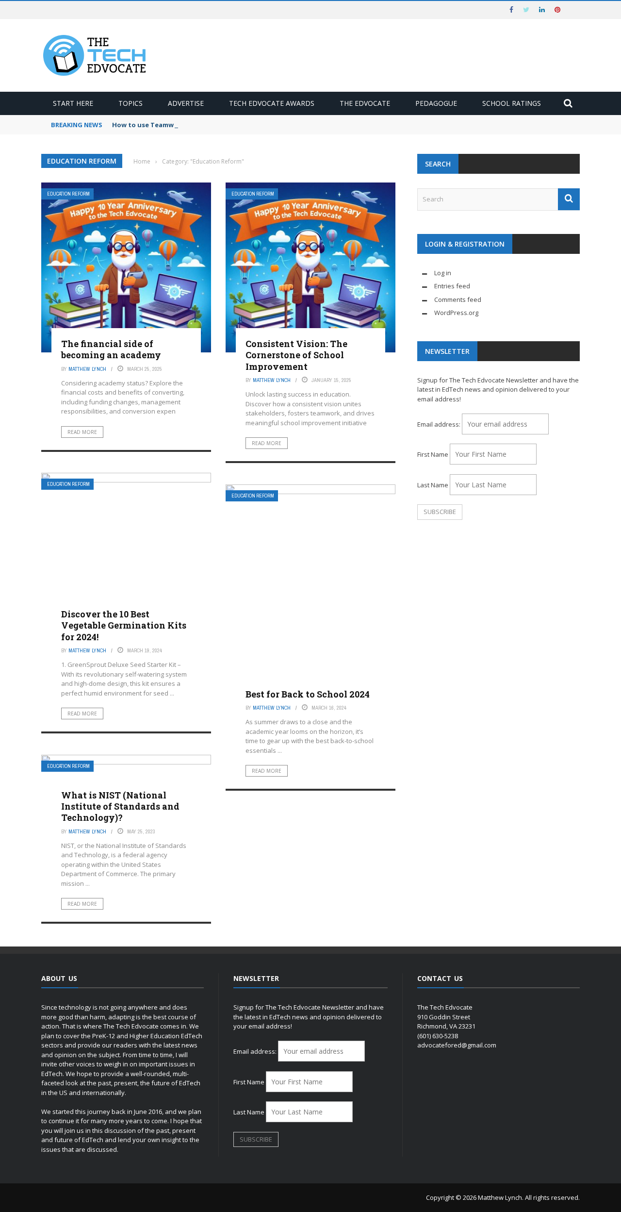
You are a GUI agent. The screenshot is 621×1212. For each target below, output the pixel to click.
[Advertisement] (498, 603)
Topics (130, 103)
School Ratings (511, 103)
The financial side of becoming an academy (111, 349)
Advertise (186, 103)
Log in (442, 272)
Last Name (432, 485)
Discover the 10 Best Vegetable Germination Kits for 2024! (123, 625)
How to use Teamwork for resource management (192, 124)
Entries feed (452, 286)
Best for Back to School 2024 (307, 694)
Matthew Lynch (87, 368)
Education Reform (68, 194)
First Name (432, 454)
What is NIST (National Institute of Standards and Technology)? (120, 806)
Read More (82, 432)
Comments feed (457, 299)
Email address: (439, 424)
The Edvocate (365, 103)
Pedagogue (436, 103)
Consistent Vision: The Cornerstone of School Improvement (296, 355)
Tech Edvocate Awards (271, 103)
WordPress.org (456, 312)
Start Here (73, 103)
